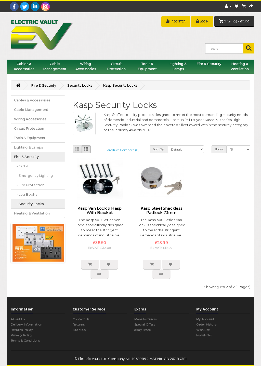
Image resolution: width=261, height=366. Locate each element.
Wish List (203, 330)
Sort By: (159, 149)
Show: (219, 149)
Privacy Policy (21, 335)
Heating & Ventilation (240, 66)
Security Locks (79, 85)
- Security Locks (29, 204)
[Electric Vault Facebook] (14, 6)
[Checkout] (251, 6)
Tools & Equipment (147, 66)
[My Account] (228, 6)
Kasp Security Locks (120, 85)
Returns (79, 324)
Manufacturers (145, 319)
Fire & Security (209, 64)
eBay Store (142, 330)
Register (179, 21)
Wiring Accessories (85, 66)
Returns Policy (22, 330)
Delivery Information (26, 324)
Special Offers (144, 324)
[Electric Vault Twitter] (24, 6)
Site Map (79, 330)
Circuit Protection (116, 66)
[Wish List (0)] (236, 6)
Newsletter (204, 335)
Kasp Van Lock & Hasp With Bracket (99, 210)
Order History (206, 324)
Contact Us (81, 319)
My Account (205, 319)
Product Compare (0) (123, 150)
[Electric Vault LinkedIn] (35, 6)
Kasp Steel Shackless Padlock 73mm (161, 210)
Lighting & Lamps (178, 66)
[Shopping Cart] (244, 6)
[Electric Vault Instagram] (45, 6)
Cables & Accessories (24, 66)
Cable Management (55, 66)
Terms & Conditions (25, 340)
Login (204, 21)
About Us (18, 319)
